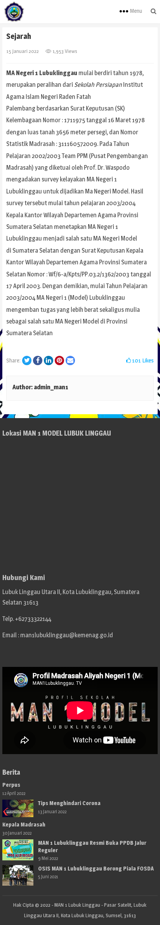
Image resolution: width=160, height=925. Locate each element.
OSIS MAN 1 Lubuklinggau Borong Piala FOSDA (96, 868)
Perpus (11, 784)
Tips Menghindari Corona (69, 803)
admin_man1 (51, 387)
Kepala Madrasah (23, 824)
